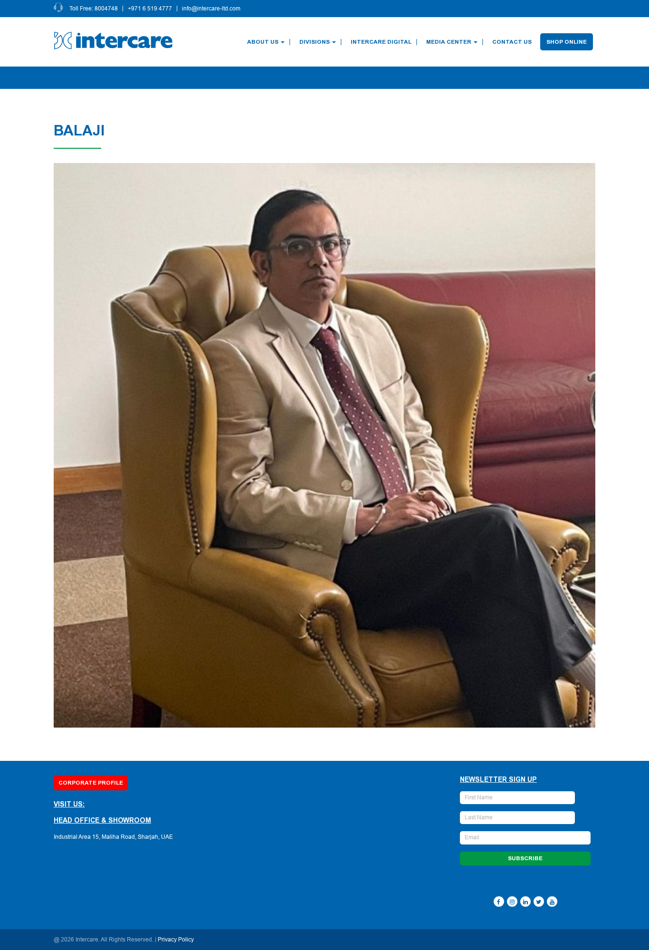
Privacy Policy (176, 939)
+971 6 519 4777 (150, 8)
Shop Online (566, 41)
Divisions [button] (314, 41)
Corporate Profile (90, 782)
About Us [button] (262, 41)
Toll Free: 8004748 (93, 8)
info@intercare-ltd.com (211, 8)
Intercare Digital (381, 41)
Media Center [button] (448, 41)
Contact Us (512, 41)
